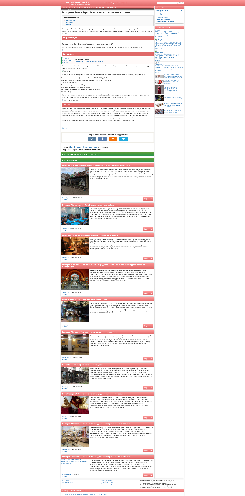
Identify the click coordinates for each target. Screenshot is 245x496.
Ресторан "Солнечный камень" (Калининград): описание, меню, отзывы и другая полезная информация (103, 265)
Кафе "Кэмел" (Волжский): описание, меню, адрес (85, 299)
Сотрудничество (106, 481)
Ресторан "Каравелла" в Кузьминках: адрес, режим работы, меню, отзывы (96, 424)
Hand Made (160, 15)
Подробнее (148, 199)
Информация (70, 20)
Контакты (123, 3)
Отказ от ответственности (98, 494)
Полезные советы (162, 17)
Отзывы (68, 24)
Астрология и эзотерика (165, 21)
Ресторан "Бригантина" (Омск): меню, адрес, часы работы (88, 205)
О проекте (114, 3)
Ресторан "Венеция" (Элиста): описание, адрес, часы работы (89, 332)
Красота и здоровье (163, 19)
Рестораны (65, 199)
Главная (107, 3)
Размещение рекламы (108, 482)
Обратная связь (67, 482)
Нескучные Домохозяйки (77, 2)
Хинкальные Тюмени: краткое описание (89, 61)
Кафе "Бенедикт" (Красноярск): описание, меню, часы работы (90, 235)
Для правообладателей (108, 484)
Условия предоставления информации (75, 494)
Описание (69, 22)
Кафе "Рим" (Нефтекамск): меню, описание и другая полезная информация (96, 165)
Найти (181, 3)
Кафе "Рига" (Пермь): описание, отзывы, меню (83, 365)
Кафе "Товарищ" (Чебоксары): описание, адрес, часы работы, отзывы (93, 394)
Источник (65, 128)
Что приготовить (162, 11)
